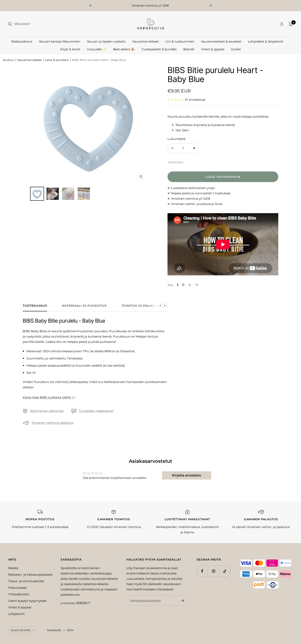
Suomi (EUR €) (20, 630)
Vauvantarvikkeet (145, 41)
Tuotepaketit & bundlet (159, 49)
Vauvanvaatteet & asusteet (221, 41)
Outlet (236, 49)
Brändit (189, 49)
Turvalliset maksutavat (96, 411)
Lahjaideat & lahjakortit (265, 41)
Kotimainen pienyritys (46, 411)
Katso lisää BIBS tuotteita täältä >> (49, 397)
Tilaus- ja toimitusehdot (26, 581)
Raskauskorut (21, 41)
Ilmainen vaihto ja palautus (52, 423)
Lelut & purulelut (57, 60)
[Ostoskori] (291, 24)
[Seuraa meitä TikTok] (224, 571)
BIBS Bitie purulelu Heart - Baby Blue (99, 60)
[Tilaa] (182, 600)
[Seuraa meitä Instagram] (213, 571)
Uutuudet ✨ (96, 49)
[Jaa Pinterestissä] (183, 285)
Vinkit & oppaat (212, 49)
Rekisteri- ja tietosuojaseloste (30, 574)
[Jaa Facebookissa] (178, 285)
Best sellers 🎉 (124, 49)
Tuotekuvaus (35, 305)
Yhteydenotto (18, 594)
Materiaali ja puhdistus (84, 305)
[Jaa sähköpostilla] (196, 285)
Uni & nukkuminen (179, 41)
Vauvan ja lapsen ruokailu (106, 41)
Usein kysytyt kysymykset (27, 601)
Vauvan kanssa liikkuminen (59, 41)
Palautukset (17, 588)
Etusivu (8, 60)
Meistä (13, 568)
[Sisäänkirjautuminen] (282, 24)
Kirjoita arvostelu (186, 475)
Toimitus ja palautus (140, 305)
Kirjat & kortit (70, 49)
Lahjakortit (16, 614)
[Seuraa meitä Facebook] (202, 571)
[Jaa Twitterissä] (189, 285)
